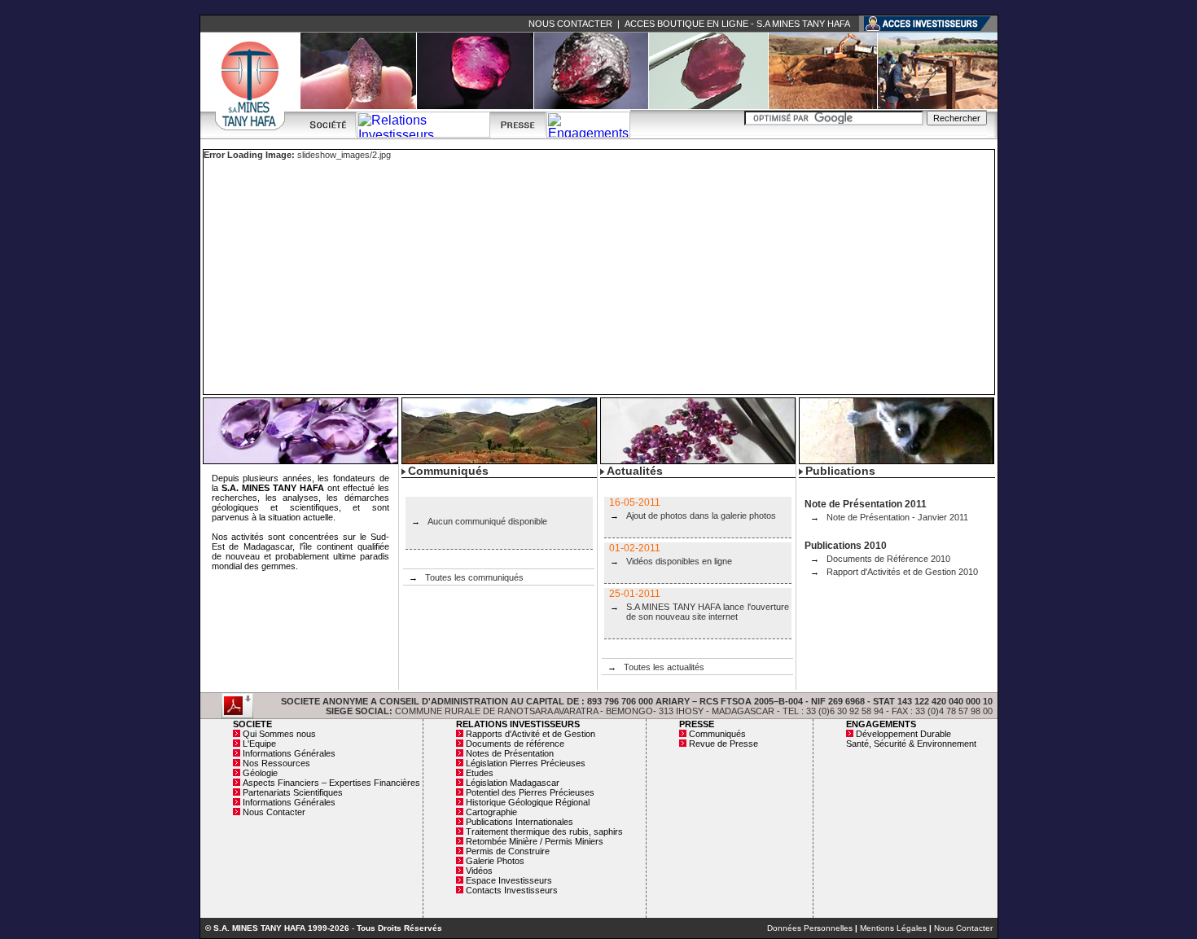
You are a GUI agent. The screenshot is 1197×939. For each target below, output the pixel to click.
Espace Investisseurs (509, 880)
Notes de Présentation (510, 753)
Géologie (260, 773)
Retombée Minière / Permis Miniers (534, 841)
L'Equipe (259, 743)
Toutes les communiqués (474, 577)
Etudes (479, 773)
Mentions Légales (893, 928)
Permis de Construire (508, 851)
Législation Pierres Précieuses (525, 763)
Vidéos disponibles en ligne (679, 561)
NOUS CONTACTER (570, 24)
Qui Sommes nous (279, 734)
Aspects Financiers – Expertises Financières (331, 783)
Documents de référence (515, 743)
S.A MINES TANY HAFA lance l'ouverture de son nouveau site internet (707, 611)
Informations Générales (289, 753)
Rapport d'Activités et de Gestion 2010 (902, 572)
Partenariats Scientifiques (293, 792)
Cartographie (491, 812)
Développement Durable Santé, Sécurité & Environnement (911, 738)
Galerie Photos (495, 861)
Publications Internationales (519, 822)
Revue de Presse (723, 743)
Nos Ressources (276, 763)
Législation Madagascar (512, 783)
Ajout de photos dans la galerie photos (701, 515)
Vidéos (479, 870)
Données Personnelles (810, 928)
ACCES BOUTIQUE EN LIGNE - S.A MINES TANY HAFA (737, 24)
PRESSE (696, 724)
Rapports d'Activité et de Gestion (530, 734)
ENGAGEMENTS (881, 724)
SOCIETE (252, 724)
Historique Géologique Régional (528, 802)
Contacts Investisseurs (512, 890)
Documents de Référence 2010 (888, 559)
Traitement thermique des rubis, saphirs (544, 831)
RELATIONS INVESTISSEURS (518, 724)
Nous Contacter (274, 812)
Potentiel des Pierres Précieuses (530, 792)
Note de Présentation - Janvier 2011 (897, 517)
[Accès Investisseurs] (928, 23)
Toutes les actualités (664, 667)
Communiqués (717, 734)
